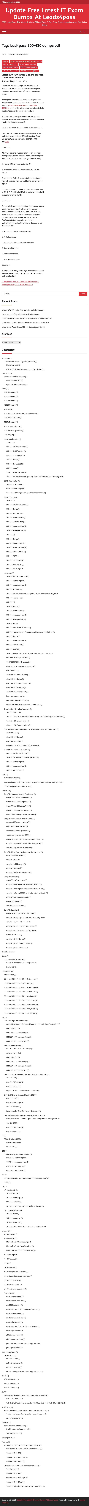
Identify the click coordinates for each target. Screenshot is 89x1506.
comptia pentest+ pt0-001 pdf (17, 897)
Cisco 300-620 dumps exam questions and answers (24, 493)
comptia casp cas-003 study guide (18, 848)
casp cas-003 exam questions (17, 822)
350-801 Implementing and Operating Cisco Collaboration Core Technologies (33, 477)
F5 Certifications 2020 (12, 1139)
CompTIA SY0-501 (12, 935)
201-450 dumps (12, 1193)
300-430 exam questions (28, 68)
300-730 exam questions (15, 615)
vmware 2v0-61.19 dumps (15, 1478)
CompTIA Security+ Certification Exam (20, 913)
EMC (3, 1018)
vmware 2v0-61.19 (13, 1473)
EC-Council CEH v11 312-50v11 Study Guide (19, 1009)
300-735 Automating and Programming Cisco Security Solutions (29, 632)
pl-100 (6, 1263)
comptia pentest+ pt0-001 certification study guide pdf (25, 893)
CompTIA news (7, 952)
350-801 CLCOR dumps (14, 451)
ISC (3, 1175)
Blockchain (6, 358)
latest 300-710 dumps (14, 696)
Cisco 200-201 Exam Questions (17, 725)
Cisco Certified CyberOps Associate (16, 709)
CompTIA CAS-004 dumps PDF (17, 802)
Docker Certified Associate (13, 960)
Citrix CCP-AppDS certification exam (17, 787)
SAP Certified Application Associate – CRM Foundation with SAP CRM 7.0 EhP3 (34, 1403)
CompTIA (5, 791)
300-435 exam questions (15, 548)
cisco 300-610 (11, 733)
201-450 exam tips (13, 1202)
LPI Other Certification (12, 1211)
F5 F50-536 (10, 1147)
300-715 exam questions (15, 585)
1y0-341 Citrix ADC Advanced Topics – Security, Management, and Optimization (32, 782)
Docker (4, 956)
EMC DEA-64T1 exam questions (17, 1037)
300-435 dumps (12, 539)
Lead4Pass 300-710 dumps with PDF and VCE (23, 705)
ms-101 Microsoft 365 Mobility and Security (22, 1326)
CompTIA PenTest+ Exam (15, 880)
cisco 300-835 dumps (14, 679)
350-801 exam (11, 468)
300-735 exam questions (15, 641)
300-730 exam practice (14, 611)
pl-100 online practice (11, 1285)
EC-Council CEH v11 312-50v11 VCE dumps (19, 1013)
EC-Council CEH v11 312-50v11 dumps (18, 983)
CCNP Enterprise (26, 71)
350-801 (9, 442)
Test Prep (5, 1422)
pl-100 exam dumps (13, 1335)
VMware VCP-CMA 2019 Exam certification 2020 (21, 1445)
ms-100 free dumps (13, 1305)
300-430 (5, 61)
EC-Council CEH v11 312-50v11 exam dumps (20, 988)
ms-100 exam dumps (13, 1297)
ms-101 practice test (13, 1331)
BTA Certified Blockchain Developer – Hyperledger (24, 369)
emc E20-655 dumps (13, 1103)
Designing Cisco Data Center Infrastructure (21, 746)
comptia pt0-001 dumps (15, 906)
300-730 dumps (12, 606)
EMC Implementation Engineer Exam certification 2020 (23, 1115)
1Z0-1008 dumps (10, 1384)
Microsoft (5, 1231)
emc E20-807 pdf (12, 1086)
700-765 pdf (8, 435)
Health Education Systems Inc (17, 1429)
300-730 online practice (14, 619)
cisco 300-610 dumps (14, 737)
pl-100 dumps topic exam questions (17, 1276)
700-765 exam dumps (12, 426)
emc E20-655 (11, 1098)
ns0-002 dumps (12, 1359)
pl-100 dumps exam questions (15, 1272)
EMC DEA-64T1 (11, 1028)
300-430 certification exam (19, 61)
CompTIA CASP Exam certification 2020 (18, 819)
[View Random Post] (80, 31)
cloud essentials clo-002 (15, 855)
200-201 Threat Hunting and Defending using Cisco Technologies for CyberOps (34, 717)
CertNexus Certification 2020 (14, 377)
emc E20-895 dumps (13, 1127)
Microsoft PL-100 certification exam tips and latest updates (23, 310)
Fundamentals (9, 1239)
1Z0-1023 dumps (10, 1388)
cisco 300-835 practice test (16, 692)
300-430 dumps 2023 (10, 64)
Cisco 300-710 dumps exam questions (20, 666)
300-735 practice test (14, 645)
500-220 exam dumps (14, 762)
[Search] (84, 31)
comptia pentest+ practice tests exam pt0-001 (22, 884)
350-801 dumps (12, 460)
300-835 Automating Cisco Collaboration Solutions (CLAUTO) (28, 653)
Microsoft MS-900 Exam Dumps (17, 1242)
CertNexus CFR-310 (13, 380)
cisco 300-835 (11, 671)
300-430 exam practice (10, 68)
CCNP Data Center (10, 481)
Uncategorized (7, 1438)
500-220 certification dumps (16, 753)
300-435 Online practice (14, 552)
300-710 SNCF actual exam (16, 576)
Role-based (8, 1293)
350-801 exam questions (15, 472)
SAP (3, 1392)
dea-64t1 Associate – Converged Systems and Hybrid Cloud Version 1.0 (31, 1024)
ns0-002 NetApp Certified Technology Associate (23, 1372)
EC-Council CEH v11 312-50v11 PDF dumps (19, 1000)
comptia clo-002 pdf (13, 868)
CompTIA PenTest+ (11, 877)
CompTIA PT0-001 (13, 902)
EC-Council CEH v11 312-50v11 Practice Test (20, 1005)
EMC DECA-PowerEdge (12, 1046)
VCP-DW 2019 (11, 1469)
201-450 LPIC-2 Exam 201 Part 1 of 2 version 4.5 (23, 1206)
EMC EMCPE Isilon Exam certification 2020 (19, 1095)
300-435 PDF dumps (13, 560)
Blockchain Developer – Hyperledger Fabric (19, 362)
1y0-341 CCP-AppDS (11, 778)
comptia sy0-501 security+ (15, 948)
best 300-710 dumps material (16, 658)
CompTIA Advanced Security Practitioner (18, 794)
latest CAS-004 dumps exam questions (20, 815)
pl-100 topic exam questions (14, 1289)
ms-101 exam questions (15, 1318)
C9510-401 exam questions (16, 1162)
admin (6, 81)
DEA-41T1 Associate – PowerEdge (18, 1049)
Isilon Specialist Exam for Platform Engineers (22, 1111)
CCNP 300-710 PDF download (17, 662)
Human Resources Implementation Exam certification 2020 (25, 1411)
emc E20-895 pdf (12, 1132)
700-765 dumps (9, 422)
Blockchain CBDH (12, 365)
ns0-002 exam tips (13, 1367)
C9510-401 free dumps (14, 1166)
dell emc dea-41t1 (12, 1053)
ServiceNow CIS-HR (13, 1418)
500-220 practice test (14, 770)
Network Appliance (8, 1352)
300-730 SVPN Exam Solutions (17, 628)
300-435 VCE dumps (13, 569)
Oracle (4, 1376)
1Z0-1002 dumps (10, 1379)
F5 (3, 1136)
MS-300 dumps (9, 1259)
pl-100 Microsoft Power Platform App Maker (22, 1344)
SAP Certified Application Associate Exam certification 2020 (25, 1395)
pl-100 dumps (9, 1267)
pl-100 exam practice (11, 1280)
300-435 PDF (11, 556)
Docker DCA (10, 967)
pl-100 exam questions (14, 1339)
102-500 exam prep (13, 1218)
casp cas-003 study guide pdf (16, 831)
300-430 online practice (11, 71)
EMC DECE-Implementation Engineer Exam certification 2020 (26, 1074)
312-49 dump (9, 975)
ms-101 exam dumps (13, 1314)
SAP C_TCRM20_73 (13, 1399)
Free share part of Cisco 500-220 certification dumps (20, 314)
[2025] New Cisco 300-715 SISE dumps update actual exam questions (27, 319)
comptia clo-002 (12, 860)
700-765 (7, 409)
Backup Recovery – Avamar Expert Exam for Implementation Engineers (31, 1119)
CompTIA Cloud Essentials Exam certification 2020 (22, 852)
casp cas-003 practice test (15, 826)
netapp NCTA (9, 1355)
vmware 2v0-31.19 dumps (15, 1457)
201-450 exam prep (13, 1198)
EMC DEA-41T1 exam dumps (16, 1062)
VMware (5, 1442)
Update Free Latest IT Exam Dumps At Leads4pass (44, 13)
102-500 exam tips (13, 1222)
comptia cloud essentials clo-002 (18, 873)
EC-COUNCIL (6, 971)
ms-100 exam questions (15, 1301)
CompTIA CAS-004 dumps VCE (17, 806)
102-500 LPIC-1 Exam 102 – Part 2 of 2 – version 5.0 (25, 1227)
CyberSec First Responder (15, 385)
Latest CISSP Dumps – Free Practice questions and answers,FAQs (25, 323)
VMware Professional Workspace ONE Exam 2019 (24, 1486)
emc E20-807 (11, 1078)
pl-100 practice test (13, 1348)
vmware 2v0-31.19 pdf (14, 1461)
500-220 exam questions (15, 766)
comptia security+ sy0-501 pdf (17, 922)
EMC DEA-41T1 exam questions (17, 1066)
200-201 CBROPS (12, 712)
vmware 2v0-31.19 (13, 1453)
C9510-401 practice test (15, 1171)
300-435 (9, 535)
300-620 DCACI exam (14, 484)
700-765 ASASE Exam (12, 418)
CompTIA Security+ (11, 910)
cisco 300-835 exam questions (17, 683)
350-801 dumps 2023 (14, 464)
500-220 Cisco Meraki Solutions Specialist (21, 757)
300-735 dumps (12, 636)
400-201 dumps (9, 405)
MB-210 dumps (9, 1255)
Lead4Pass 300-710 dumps (16, 701)
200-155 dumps (9, 397)
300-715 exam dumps (14, 581)
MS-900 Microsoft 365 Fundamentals (19, 1250)
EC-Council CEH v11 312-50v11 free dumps (19, 996)
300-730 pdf (10, 624)
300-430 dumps (36, 61)
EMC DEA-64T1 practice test (16, 1041)
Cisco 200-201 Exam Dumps (16, 721)
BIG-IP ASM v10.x (12, 1143)
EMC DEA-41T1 (11, 1057)
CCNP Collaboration (11, 439)
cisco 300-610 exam (13, 741)
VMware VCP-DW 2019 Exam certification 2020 (21, 1466)
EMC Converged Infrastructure (15, 1021)
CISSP (6, 1182)
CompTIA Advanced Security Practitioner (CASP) (23, 839)
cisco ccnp (8, 573)
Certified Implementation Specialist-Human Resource (25, 1414)
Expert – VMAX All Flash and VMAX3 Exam (21, 1091)
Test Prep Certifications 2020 (14, 1426)
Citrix (3, 775)
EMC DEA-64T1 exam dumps (16, 1033)
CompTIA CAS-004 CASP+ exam (17, 798)
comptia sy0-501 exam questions (18, 943)
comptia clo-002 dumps (14, 864)
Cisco (36, 71)
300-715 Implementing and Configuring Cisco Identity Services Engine (31, 594)
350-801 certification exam (16, 447)
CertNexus (5, 374)
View (7, 142)
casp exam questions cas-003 (17, 835)
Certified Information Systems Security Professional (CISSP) (25, 1178)
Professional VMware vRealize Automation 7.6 (23, 1449)
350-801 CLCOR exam (14, 455)
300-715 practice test (14, 598)
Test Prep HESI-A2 (12, 1433)
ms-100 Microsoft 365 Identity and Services (21, 1309)
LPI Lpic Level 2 (9, 1190)
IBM (3, 1151)
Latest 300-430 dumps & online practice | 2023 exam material (22, 76)
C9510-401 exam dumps (15, 1158)
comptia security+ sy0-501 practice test (20, 926)
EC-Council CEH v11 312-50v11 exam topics (19, 992)
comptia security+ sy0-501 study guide (20, 931)
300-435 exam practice (14, 543)
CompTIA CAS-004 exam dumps (17, 810)
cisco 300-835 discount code (16, 675)
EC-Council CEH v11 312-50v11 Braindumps (20, 979)
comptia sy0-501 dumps (15, 939)
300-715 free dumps (13, 589)
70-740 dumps (9, 1234)
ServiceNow (6, 1407)
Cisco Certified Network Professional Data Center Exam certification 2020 (30, 729)
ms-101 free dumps (13, 1322)
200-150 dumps (9, 392)
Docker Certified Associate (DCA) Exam (20, 963)
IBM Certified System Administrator (16, 1154)
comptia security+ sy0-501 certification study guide (24, 918)
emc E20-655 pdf (12, 1107)
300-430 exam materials (27, 64)
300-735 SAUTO (12, 649)
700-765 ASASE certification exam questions (20, 414)
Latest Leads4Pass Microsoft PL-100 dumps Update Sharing (23, 327)
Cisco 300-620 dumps (14, 489)
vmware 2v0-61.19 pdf (14, 1482)
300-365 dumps (9, 401)
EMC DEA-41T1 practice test (16, 1070)
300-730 (9, 602)
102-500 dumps (12, 1214)
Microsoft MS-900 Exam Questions (18, 1246)
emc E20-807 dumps (13, 1082)
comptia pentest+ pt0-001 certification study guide (24, 889)
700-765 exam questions (13, 431)
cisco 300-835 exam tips (15, 688)
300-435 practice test (14, 565)
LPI (3, 1187)
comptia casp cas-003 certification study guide (23, 843)
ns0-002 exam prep (13, 1363)
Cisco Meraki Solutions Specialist (15, 750)
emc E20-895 (11, 1123)
